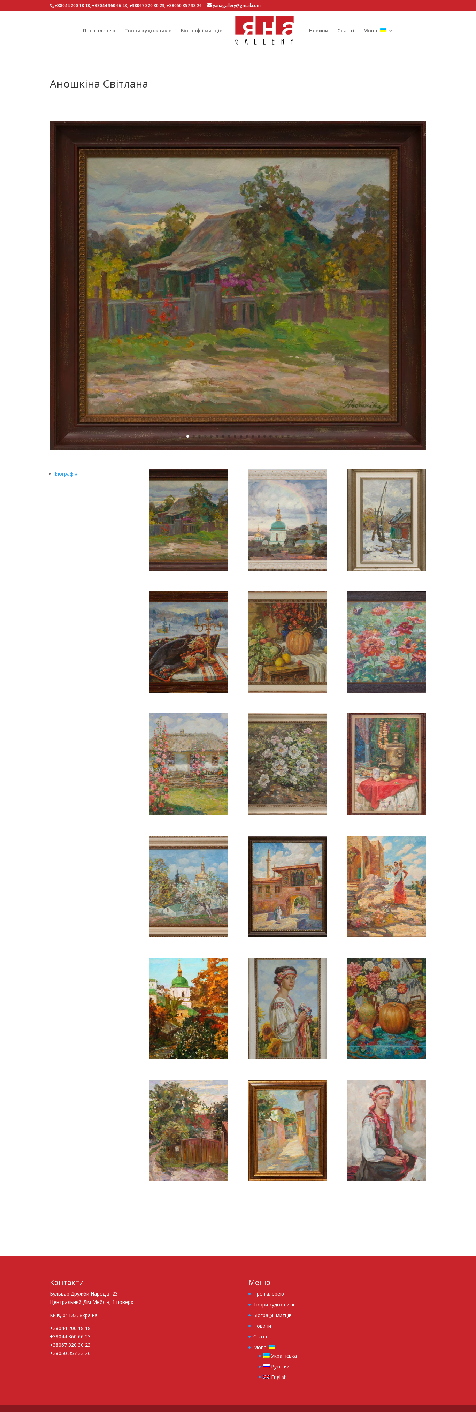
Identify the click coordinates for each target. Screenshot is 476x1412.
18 (288, 436)
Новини (318, 31)
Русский (280, 1366)
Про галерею (99, 31)
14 (264, 436)
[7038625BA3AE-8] (188, 1059)
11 (247, 436)
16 (276, 436)
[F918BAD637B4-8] (287, 1181)
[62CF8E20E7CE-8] (188, 814)
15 (270, 436)
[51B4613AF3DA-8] (386, 692)
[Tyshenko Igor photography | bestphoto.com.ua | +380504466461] (386, 814)
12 (253, 436)
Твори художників (148, 31)
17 (282, 436)
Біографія (66, 473)
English (278, 1377)
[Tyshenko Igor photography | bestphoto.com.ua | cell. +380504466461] (287, 570)
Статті (345, 31)
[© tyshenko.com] (238, 450)
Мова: (371, 31)
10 (241, 436)
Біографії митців (202, 31)
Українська (283, 1355)
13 (259, 436)
